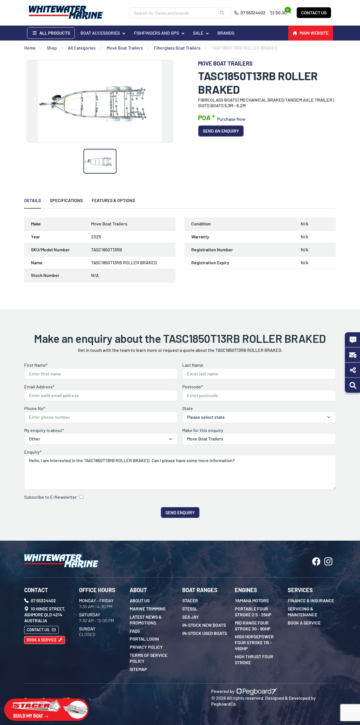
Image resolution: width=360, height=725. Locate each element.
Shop (52, 47)
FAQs (135, 631)
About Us (140, 600)
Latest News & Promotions (146, 619)
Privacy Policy (146, 647)
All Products (54, 32)
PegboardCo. (224, 703)
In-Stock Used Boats (204, 633)
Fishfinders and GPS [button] (156, 32)
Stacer (190, 600)
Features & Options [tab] (113, 200)
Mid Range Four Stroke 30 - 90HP (253, 625)
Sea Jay (190, 616)
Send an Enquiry (221, 130)
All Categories (82, 47)
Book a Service (42, 639)
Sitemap (138, 669)
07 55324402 (253, 12)
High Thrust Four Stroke (254, 659)
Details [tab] (32, 200)
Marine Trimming (148, 608)
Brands (225, 32)
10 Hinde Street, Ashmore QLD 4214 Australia (44, 614)
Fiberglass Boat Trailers (177, 47)
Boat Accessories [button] (100, 32)
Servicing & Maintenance (302, 611)
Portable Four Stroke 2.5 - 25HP (253, 611)
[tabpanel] (180, 252)
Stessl (189, 608)
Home (30, 47)
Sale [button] (198, 32)
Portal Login (144, 638)
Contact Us (314, 12)
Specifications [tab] (66, 200)
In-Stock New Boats (204, 625)
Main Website (314, 32)
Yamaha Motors (252, 600)
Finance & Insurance (311, 600)
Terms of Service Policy (148, 658)
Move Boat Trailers (125, 47)
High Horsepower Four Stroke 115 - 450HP (254, 642)
